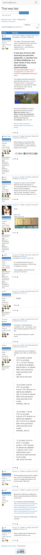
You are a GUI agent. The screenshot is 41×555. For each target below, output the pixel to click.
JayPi (5, 490)
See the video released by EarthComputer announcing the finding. (23, 125)
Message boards (6, 19)
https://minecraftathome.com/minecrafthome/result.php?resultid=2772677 (25, 512)
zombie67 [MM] (6, 205)
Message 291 (15, 204)
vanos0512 (32, 81)
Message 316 (15, 490)
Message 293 (15, 255)
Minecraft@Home (9, 2)
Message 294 (15, 291)
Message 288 (15, 35)
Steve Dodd (7, 136)
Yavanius (4, 319)
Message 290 (15, 177)
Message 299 (15, 345)
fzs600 (4, 291)
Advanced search (6, 15)
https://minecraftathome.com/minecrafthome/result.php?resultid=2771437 (25, 508)
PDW (5, 255)
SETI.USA (21, 216)
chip (5, 36)
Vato (5, 177)
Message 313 (15, 471)
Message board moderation (8, 21)
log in (20, 27)
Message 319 (15, 527)
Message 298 (15, 319)
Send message (6, 39)
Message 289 (15, 136)
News (14, 19)
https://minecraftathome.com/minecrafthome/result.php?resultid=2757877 (25, 504)
